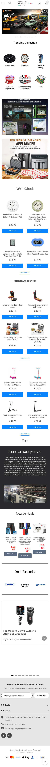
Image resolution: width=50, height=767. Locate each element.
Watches (25, 66)
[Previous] (6, 22)
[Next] (43, 22)
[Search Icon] (9, 3)
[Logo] (30, 3)
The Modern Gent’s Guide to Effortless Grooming (19, 632)
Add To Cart (10, 554)
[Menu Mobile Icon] (2, 3)
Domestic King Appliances (25, 88)
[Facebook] (3, 735)
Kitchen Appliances (9, 88)
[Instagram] (9, 735)
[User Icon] (39, 3)
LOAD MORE (25, 272)
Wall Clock (9, 66)
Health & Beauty (40, 67)
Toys (40, 87)
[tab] (23, 586)
